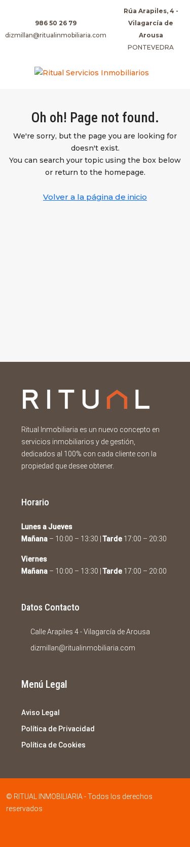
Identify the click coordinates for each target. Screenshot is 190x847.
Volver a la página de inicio (95, 197)
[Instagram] (104, 829)
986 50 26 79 (56, 23)
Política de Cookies (53, 745)
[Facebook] (86, 829)
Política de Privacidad (58, 729)
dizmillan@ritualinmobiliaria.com (55, 35)
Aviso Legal (40, 713)
